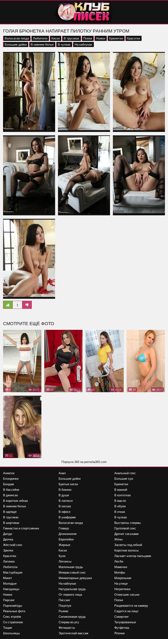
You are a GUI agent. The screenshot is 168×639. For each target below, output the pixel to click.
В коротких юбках (15, 500)
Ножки (100, 38)
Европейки (66, 539)
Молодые (10, 583)
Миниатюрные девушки (75, 578)
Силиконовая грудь (72, 616)
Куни (62, 556)
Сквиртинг (121, 616)
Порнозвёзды (12, 605)
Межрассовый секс (72, 572)
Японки (119, 633)
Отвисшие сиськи (126, 594)
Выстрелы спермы (127, 522)
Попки (87, 38)
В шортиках (11, 522)
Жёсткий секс (13, 545)
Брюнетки (116, 38)
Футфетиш (121, 627)
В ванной (120, 489)
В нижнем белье (42, 44)
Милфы (119, 572)
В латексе (66, 500)
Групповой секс (125, 528)
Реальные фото (14, 611)
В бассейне (11, 489)
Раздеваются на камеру (131, 605)
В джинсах (10, 495)
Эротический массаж (73, 633)
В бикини (65, 489)
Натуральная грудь (72, 589)
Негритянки (122, 589)
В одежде (10, 511)
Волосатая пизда (17, 38)
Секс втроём (12, 616)
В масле (120, 500)
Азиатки (8, 473)
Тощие (7, 627)
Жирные (64, 545)
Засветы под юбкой (128, 545)
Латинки (9, 561)
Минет (7, 578)
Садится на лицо (126, 611)
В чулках (64, 44)
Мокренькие (122, 578)
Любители (40, 38)
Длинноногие (68, 534)
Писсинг (64, 600)
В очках (119, 511)
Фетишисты (67, 627)
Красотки (133, 38)
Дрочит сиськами (126, 534)
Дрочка (8, 539)
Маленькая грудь (71, 567)
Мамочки (120, 567)
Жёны (118, 539)
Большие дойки (16, 44)
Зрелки (8, 550)
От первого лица (70, 594)
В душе (64, 495)
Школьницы (11, 633)
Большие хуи (123, 478)
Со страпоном (13, 622)
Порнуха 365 (70, 462)
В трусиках (71, 38)
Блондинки (10, 478)
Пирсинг (9, 600)
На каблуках (83, 44)
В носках (65, 506)
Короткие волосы (126, 550)
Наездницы (11, 589)
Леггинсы (65, 561)
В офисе (64, 511)
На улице (121, 583)
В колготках (122, 495)
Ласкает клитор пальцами (132, 556)
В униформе (67, 517)
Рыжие (63, 611)
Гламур (64, 528)
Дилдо (7, 534)
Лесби (118, 561)
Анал (62, 473)
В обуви (120, 506)
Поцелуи (65, 605)
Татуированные (125, 622)
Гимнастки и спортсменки (21, 528)
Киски (55, 38)
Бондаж (8, 484)
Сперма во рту (69, 622)
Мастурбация (12, 572)
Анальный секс (125, 473)
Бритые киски (68, 484)
